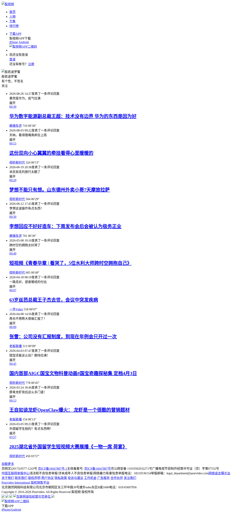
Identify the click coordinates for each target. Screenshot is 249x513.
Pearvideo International (16, 482)
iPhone (13, 42)
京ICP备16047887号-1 (52, 468)
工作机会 (90, 478)
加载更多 (8, 464)
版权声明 (34, 478)
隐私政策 (60, 478)
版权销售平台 (40, 482)
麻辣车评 (15, 125)
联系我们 (21, 478)
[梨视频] (8, 4)
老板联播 (15, 346)
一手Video (16, 309)
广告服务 (103, 478)
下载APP (15, 33)
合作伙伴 (116, 478)
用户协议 (47, 478)
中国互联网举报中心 (16, 473)
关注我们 (130, 478)
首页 (12, 12)
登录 (12, 59)
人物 (12, 16)
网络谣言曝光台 (219, 473)
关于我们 (8, 478)
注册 (31, 64)
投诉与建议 (75, 478)
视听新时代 (17, 162)
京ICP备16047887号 (97, 468)
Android (23, 42)
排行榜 (14, 26)
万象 (12, 21)
